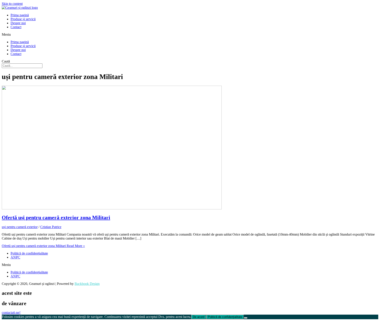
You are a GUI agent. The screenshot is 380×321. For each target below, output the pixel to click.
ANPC (15, 257)
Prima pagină (20, 15)
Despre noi (18, 23)
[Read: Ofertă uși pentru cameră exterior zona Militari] (112, 208)
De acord (198, 317)
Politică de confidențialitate (29, 253)
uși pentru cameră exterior (20, 227)
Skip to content (12, 4)
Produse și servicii (23, 19)
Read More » (43, 246)
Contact (16, 27)
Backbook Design (87, 284)
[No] (245, 318)
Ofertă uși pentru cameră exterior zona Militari (56, 217)
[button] (190, 35)
